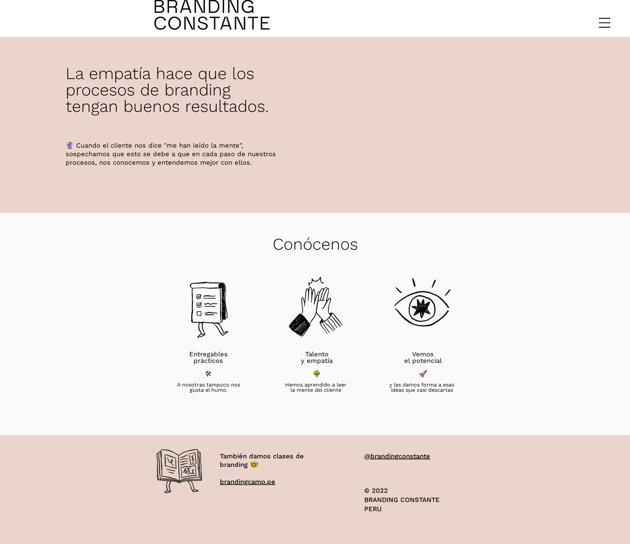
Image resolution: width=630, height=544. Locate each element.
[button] (604, 23)
